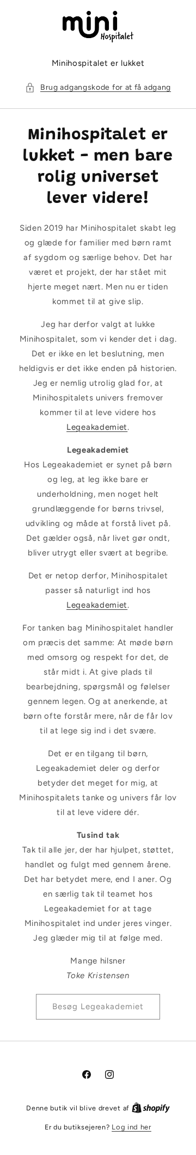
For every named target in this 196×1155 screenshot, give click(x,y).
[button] (98, 87)
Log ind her (131, 1127)
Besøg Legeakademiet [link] (98, 1006)
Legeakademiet (96, 427)
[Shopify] (151, 1108)
